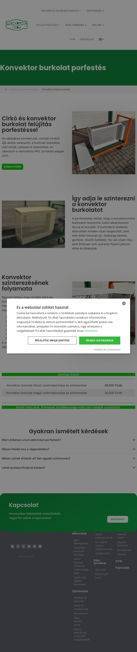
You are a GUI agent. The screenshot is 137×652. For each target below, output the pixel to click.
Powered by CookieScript (107, 349)
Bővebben (91, 330)
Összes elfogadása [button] (100, 340)
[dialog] (68, 326)
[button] (53, 340)
